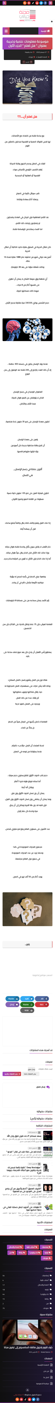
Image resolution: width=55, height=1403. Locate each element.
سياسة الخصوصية (42, 1383)
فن (10, 1252)
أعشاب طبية (30, 1247)
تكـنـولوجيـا (34, 1252)
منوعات (31, 56)
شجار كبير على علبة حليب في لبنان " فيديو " (23, 1152)
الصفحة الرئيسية (42, 56)
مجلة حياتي (18, 1394)
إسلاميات (45, 1247)
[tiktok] (33, 3)
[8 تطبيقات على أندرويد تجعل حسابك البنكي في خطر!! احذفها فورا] (47, 1206)
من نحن (46, 1371)
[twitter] (41, 3)
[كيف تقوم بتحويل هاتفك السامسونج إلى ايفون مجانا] (27, 1332)
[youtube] (37, 3)
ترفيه (46, 1252)
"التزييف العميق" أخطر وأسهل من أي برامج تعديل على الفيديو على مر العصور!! (23, 1190)
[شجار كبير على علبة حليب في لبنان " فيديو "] (47, 1151)
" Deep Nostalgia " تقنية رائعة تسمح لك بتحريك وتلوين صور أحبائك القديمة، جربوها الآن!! (24, 1170)
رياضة (21, 1252)
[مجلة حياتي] (27, 15)
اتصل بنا (46, 1377)
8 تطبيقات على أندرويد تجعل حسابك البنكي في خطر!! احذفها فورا (22, 1208)
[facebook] (45, 3)
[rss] (25, 3)
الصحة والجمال (14, 1247)
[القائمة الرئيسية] (6, 30)
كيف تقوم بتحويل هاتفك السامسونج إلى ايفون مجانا (28, 1347)
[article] (27, 1025)
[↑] (27, 1390)
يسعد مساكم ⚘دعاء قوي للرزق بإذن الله (24, 1136)
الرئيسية (43, 31)
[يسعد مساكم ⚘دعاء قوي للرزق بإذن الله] (47, 1135)
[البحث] (4, 3)
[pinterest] (29, 3)
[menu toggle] (50, 3)
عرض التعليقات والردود (11, 1073)
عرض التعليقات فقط (30, 1073)
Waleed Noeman (45, 1352)
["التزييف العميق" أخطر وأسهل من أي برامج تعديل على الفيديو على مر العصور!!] (47, 1188)
